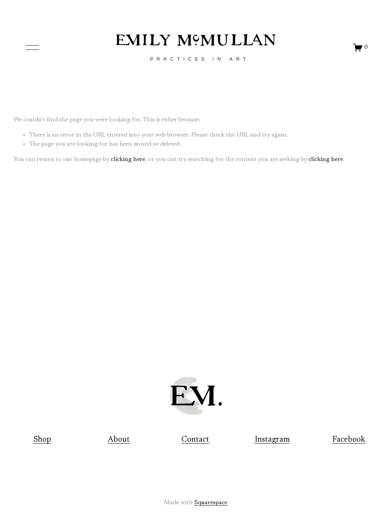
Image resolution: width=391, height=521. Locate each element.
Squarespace (210, 503)
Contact (195, 440)
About (119, 440)
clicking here (128, 159)
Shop (42, 440)
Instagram (272, 440)
